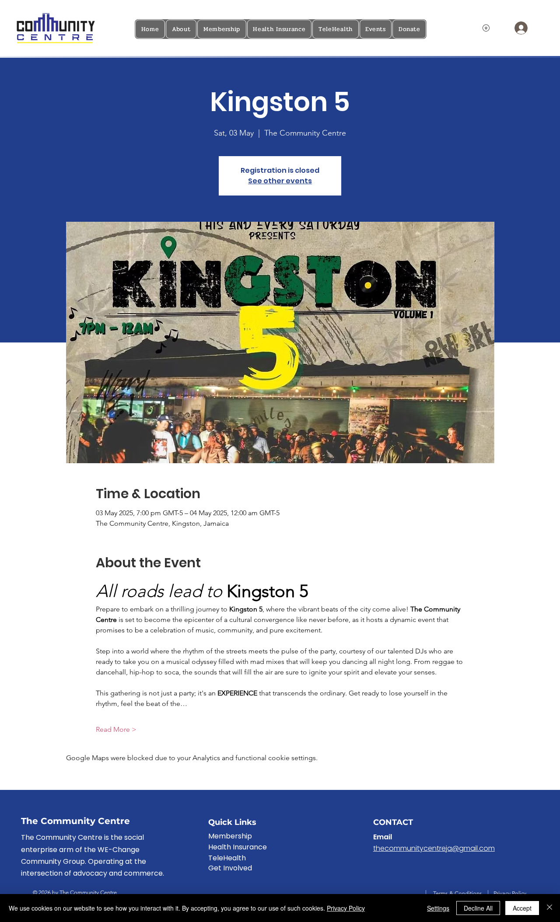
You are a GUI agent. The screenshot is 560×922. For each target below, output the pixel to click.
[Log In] (520, 28)
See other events (280, 181)
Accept (522, 908)
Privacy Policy (510, 893)
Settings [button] (438, 908)
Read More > (116, 729)
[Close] (549, 908)
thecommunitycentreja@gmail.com (434, 848)
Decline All (478, 908)
